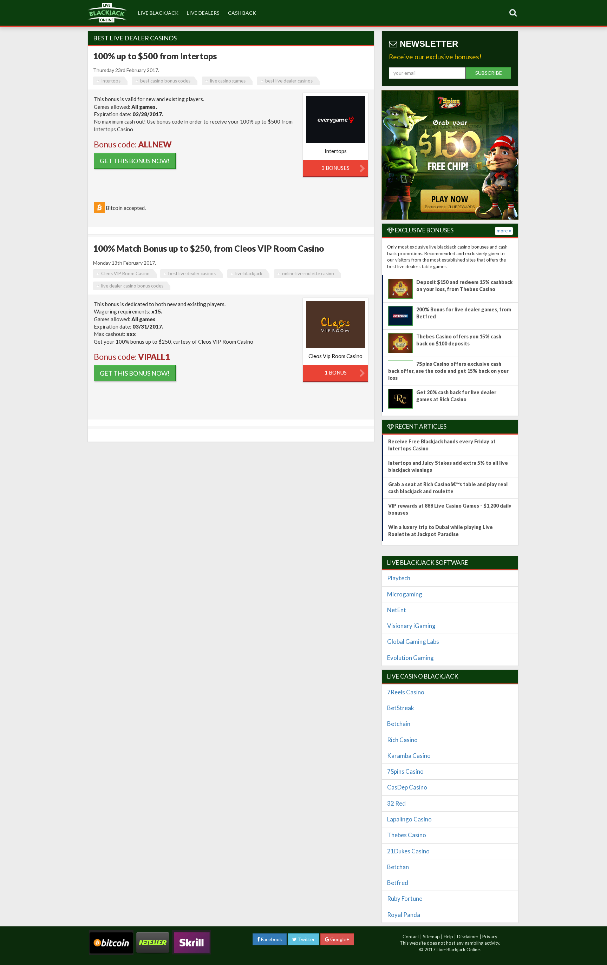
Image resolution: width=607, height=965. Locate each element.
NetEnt (396, 610)
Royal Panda (403, 914)
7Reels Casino (405, 692)
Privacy (489, 936)
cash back (242, 13)
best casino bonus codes (165, 81)
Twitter (306, 939)
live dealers (203, 13)
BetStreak (400, 708)
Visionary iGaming (411, 625)
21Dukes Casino (408, 851)
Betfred (397, 882)
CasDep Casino (407, 787)
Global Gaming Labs (413, 641)
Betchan (398, 867)
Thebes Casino (406, 835)
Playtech (398, 578)
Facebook (271, 939)
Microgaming (404, 594)
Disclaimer (467, 936)
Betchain (398, 723)
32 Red (396, 803)
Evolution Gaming (410, 657)
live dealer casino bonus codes (132, 286)
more (503, 230)
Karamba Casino (409, 755)
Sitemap (431, 936)
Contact (411, 936)
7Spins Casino (405, 771)
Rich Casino (402, 739)
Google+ (339, 939)
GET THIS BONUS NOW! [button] (135, 161)
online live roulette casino (308, 273)
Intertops (110, 81)
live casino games (228, 81)
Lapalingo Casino (409, 819)
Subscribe (488, 73)
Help (448, 936)
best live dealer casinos (289, 81)
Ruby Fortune (404, 898)
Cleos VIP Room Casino (125, 273)
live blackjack (158, 13)
